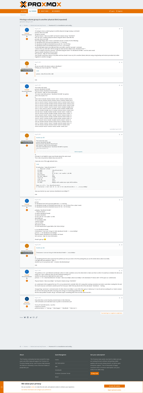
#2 (121, 62)
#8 (121, 298)
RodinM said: (39, 137)
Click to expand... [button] (78, 151)
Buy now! (95, 373)
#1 (121, 28)
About (57, 377)
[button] (49, 11)
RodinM (23, 22)
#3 (121, 85)
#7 (121, 270)
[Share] (119, 29)
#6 (121, 245)
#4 (121, 134)
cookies (33, 387)
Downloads (58, 370)
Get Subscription (60, 363)
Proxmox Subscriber (28, 70)
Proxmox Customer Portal (62, 373)
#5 (121, 200)
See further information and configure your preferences (36, 389)
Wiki (56, 366)
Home (57, 359)
